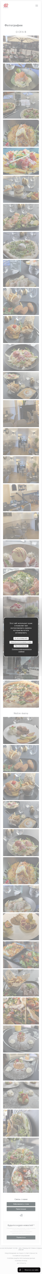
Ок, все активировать (21, 638)
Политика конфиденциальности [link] (22, 649)
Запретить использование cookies (21, 642)
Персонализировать (21, 646)
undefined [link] (21, 652)
